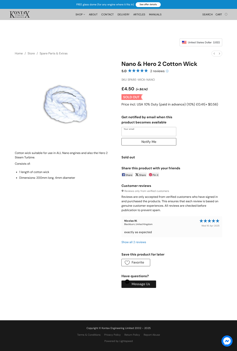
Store (31, 53)
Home (19, 53)
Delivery (124, 14)
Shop (80, 14)
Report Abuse (152, 334)
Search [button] (207, 14)
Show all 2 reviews (133, 242)
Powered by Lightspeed (118, 341)
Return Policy (132, 334)
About (93, 14)
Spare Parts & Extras (54, 53)
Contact (107, 14)
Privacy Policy (112, 334)
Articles (139, 14)
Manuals (155, 14)
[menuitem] (214, 53)
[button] (148, 4)
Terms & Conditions (89, 334)
